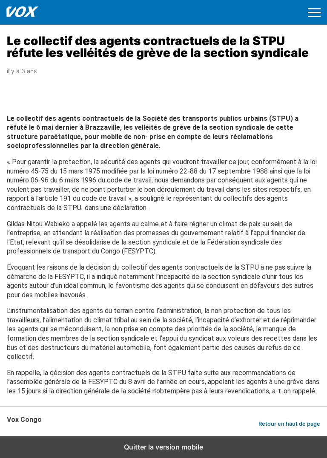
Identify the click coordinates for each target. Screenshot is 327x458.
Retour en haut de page (289, 424)
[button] (314, 12)
